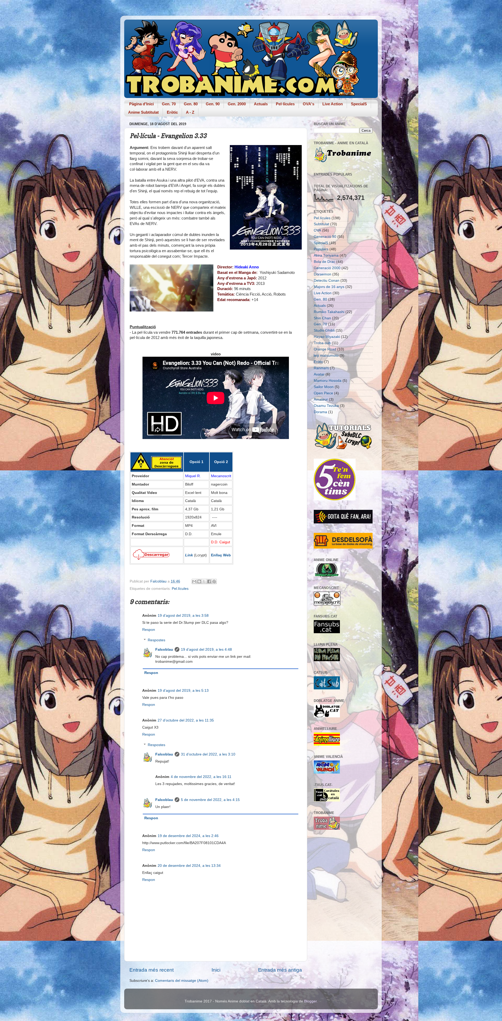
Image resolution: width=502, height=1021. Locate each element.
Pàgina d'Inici (141, 104)
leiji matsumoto (326, 355)
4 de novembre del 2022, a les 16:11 (201, 777)
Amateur (321, 399)
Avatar (319, 374)
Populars (321, 249)
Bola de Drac (324, 262)
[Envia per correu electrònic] (194, 581)
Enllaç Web (221, 555)
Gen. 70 (169, 104)
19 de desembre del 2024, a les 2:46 (188, 836)
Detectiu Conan (326, 280)
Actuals (261, 104)
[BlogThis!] (199, 581)
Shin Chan (322, 318)
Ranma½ (321, 368)
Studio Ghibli (324, 330)
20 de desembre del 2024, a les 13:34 (189, 866)
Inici (216, 970)
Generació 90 (325, 237)
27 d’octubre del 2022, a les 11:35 (186, 720)
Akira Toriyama (326, 255)
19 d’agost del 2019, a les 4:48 (206, 649)
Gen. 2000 (237, 104)
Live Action (332, 104)
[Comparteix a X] (204, 581)
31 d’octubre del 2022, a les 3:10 (208, 754)
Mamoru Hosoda (327, 381)
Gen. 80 (191, 104)
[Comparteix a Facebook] (209, 581)
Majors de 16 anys (329, 287)
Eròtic (172, 112)
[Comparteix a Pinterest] (214, 581)
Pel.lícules (180, 589)
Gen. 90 (213, 104)
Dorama (320, 412)
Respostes (156, 640)
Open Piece (323, 393)
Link (189, 555)
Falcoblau (164, 649)
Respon (148, 630)
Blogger (310, 1001)
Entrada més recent (151, 970)
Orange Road (325, 349)
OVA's (308, 104)
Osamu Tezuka (326, 406)
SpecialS (359, 104)
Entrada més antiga (280, 970)
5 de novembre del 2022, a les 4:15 (210, 800)
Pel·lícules (285, 104)
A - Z (190, 112)
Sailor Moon (324, 387)
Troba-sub (322, 343)
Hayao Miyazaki (327, 337)
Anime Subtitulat (143, 112)
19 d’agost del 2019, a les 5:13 (183, 691)
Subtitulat (321, 224)
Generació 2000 (327, 268)
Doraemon (322, 274)
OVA (317, 230)
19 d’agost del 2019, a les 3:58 (183, 616)
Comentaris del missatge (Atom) (181, 981)
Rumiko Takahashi (329, 312)
